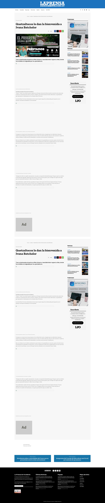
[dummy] (40, 224)
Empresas (37, 479)
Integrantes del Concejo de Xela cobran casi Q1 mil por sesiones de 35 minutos (72, 459)
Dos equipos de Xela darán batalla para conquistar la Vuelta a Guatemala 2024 (74, 54)
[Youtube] (87, 10)
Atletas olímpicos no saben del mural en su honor (74, 68)
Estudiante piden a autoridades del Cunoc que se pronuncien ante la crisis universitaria (32, 459)
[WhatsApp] (63, 31)
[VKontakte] (84, 10)
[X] (58, 31)
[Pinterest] (60, 31)
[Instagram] (83, 10)
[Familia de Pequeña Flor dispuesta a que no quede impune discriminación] (85, 61)
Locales (31, 16)
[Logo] (48, 470)
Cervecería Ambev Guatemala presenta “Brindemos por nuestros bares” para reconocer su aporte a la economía (45, 482)
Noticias (69, 59)
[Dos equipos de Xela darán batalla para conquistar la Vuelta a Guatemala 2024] (85, 54)
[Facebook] (81, 10)
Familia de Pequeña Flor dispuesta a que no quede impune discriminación (73, 61)
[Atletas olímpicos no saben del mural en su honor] (85, 68)
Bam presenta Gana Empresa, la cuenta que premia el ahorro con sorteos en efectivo (44, 487)
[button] (89, 9)
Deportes (69, 66)
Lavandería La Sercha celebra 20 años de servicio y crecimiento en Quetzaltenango (44, 477)
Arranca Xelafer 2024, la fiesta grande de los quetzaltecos (73, 75)
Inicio (28, 16)
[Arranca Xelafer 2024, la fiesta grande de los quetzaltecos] (85, 75)
